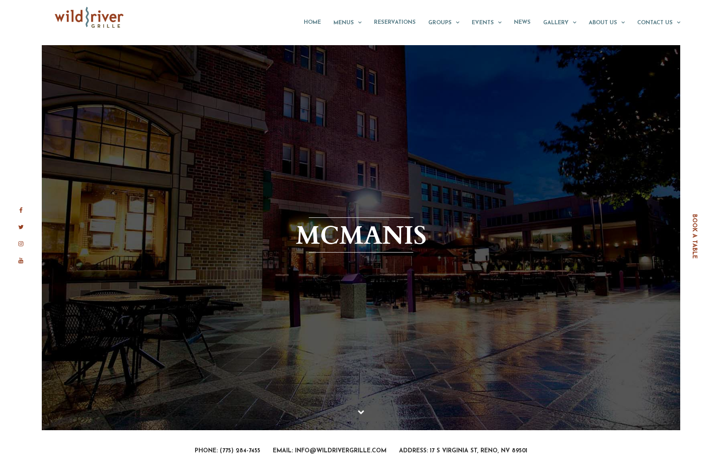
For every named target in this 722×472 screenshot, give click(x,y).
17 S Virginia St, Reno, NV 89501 (478, 451)
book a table (694, 236)
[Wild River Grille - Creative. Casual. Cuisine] (89, 17)
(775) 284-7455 (240, 451)
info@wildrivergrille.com (340, 451)
